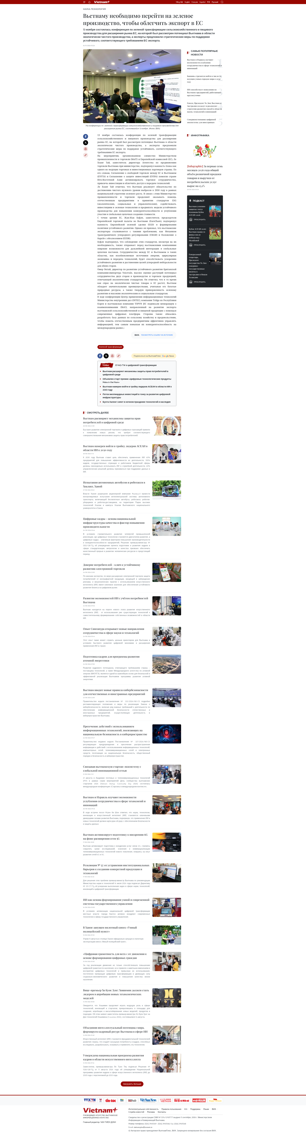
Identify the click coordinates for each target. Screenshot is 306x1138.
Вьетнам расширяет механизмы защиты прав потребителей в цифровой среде (135, 373)
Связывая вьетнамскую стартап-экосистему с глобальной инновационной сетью (112, 768)
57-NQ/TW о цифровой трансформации (136, 365)
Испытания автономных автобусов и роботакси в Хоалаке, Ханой (114, 484)
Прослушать (199, 219)
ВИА (214, 1109)
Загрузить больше (132, 1084)
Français (195, 2)
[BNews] (122, 1100)
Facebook (85, 136)
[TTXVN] (90, 1100)
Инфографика (200, 135)
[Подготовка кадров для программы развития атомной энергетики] (166, 664)
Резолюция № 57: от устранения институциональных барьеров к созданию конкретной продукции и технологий (116, 869)
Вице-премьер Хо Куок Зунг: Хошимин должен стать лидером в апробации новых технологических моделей (116, 994)
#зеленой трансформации (110, 347)
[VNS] (148, 1100)
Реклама (151, 1112)
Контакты (162, 1112)
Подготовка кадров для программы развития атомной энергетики (111, 658)
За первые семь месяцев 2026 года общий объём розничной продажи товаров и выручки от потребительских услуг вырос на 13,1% (205, 176)
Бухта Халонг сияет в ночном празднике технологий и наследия (137, 402)
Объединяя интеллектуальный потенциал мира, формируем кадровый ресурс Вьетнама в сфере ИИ (115, 1029)
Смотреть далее (98, 412)
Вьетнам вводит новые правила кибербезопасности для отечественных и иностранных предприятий (115, 692)
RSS (185, 1109)
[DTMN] (181, 1100)
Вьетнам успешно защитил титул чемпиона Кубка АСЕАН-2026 (197, 210)
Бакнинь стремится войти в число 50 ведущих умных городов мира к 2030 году (204, 79)
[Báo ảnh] (199, 1100)
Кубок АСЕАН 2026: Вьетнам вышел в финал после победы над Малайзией (197, 235)
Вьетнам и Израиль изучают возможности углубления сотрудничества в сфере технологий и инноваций (114, 801)
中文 (208, 2)
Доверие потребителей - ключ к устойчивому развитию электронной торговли (111, 566)
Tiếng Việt (179, 2)
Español (202, 2)
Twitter (85, 142)
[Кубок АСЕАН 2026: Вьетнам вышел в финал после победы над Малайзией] (215, 234)
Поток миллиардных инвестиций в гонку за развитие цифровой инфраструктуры (136, 396)
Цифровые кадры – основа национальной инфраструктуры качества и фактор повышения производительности (114, 522)
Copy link (85, 155)
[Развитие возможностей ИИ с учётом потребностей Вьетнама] (166, 605)
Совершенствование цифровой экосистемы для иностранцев (201, 121)
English (187, 2)
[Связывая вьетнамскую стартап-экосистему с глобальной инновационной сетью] (166, 774)
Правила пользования (171, 1109)
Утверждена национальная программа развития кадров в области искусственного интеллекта (113, 1057)
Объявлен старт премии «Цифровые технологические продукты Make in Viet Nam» (137, 381)
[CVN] (165, 1100)
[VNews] (100, 1100)
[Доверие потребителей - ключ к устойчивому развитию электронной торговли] (166, 572)
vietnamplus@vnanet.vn (143, 1127)
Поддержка (195, 1109)
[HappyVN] (215, 1100)
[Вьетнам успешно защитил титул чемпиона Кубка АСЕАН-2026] (215, 211)
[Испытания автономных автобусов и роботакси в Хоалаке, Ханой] (166, 490)
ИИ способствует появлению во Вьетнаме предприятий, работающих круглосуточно (204, 92)
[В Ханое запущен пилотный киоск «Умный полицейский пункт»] (166, 935)
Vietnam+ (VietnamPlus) (102, 2)
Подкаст (198, 200)
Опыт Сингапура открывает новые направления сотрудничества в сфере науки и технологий (113, 630)
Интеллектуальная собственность (143, 1109)
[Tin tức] (110, 1100)
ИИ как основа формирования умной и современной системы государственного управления (116, 901)
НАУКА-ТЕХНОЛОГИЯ (94, 9)
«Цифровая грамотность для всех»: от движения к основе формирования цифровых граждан (115, 956)
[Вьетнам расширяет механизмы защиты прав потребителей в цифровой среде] (166, 426)
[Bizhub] (132, 1100)
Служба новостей (136, 1112)
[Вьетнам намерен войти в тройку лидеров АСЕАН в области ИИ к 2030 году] (166, 453)
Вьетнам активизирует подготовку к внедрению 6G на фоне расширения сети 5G (115, 836)
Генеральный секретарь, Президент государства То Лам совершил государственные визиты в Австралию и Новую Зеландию (198, 266)
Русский (215, 2)
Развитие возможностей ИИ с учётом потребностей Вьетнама (115, 600)
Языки (206, 1109)
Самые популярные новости (204, 53)
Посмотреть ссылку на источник (157, 335)
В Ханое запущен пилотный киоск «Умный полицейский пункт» (110, 929)
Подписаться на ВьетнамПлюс (147, 356)
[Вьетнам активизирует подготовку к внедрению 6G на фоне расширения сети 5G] (166, 842)
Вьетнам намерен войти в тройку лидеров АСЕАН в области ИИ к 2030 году (137, 388)
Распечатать (85, 148)
